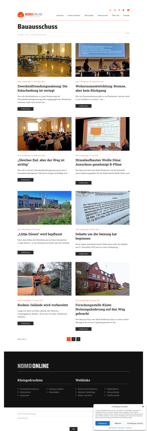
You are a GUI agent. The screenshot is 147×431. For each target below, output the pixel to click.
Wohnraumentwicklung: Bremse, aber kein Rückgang (101, 88)
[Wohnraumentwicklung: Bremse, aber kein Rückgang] (103, 60)
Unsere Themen (74, 15)
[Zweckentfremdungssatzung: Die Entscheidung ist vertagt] (45, 60)
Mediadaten (54, 392)
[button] (143, 407)
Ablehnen (118, 423)
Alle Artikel (89, 15)
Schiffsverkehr (113, 395)
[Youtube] (128, 10)
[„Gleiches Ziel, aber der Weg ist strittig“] (45, 134)
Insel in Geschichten (24, 300)
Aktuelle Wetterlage (86, 392)
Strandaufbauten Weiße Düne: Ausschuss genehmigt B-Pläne (99, 162)
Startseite (60, 15)
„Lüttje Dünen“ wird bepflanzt (40, 234)
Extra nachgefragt (24, 82)
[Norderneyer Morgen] (30, 15)
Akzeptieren (102, 423)
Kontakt (127, 15)
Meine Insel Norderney (88, 389)
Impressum (129, 427)
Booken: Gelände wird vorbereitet (43, 305)
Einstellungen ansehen (135, 423)
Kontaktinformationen (29, 389)
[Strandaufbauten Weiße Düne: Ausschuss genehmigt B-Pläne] (103, 134)
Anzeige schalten (56, 389)
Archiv (27, 35)
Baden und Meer (85, 395)
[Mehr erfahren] (106, 28)
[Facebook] (119, 10)
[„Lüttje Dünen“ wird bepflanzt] (45, 208)
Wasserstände (113, 392)
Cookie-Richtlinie (112, 427)
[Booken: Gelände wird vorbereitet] (45, 279)
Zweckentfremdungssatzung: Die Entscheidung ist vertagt (42, 88)
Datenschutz (121, 427)
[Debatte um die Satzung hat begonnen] (103, 208)
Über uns (115, 15)
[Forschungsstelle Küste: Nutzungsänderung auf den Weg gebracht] (103, 279)
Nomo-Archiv (103, 15)
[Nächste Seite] (78, 339)
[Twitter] (123, 10)
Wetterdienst (112, 389)
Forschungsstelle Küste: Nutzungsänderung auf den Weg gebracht (100, 309)
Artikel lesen (25, 109)
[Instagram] (115, 10)
